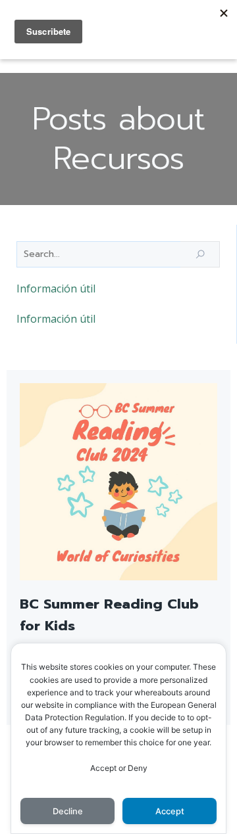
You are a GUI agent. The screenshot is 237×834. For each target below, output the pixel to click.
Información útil (55, 288)
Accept (169, 811)
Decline (68, 811)
